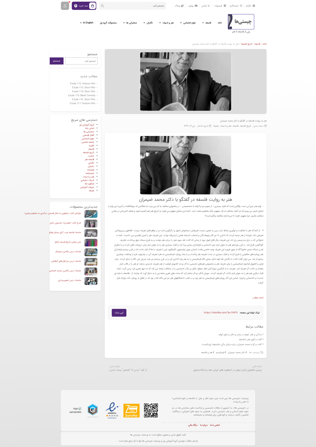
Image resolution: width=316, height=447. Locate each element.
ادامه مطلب (257, 297)
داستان (91, 166)
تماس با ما (215, 425)
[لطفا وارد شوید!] (65, 6)
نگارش (150, 23)
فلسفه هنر (89, 159)
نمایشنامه (89, 173)
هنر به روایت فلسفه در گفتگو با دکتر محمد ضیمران (243, 121)
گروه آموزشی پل (86, 125)
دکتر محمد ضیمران (236, 352)
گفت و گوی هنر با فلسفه (250, 339)
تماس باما (89, 128)
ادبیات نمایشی (87, 180)
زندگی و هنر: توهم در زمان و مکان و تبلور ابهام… (239, 334)
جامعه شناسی (88, 142)
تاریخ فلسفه (246, 44)
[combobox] (136, 6)
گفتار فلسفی (88, 135)
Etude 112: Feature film (82, 83)
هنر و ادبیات (168, 23)
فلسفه (208, 23)
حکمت (91, 156)
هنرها (216, 126)
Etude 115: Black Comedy (81, 95)
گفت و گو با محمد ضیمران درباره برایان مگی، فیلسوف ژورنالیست (232, 344)
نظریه (91, 145)
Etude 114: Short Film (83, 91)
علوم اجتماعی (189, 23)
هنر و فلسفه (206, 352)
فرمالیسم (220, 352)
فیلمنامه (90, 170)
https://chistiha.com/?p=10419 (220, 313)
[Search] (102, 6)
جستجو (56, 61)
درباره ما (204, 425)
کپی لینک (119, 313)
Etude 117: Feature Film (82, 103)
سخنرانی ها (131, 23)
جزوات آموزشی (87, 187)
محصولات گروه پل (108, 23)
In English (88, 23)
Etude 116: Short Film (83, 99)
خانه (220, 23)
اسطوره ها (89, 183)
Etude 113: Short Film (83, 87)
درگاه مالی (193, 425)
